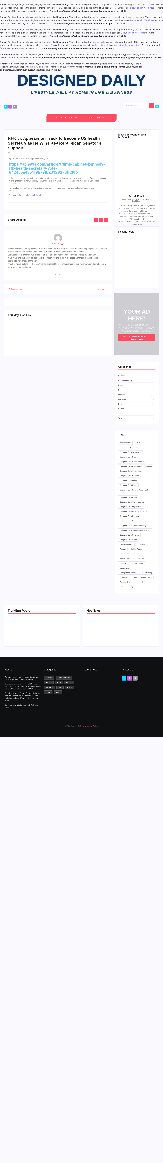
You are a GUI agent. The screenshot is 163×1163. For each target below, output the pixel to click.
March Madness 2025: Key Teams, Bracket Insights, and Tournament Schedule (32, 341)
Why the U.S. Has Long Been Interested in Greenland (82, 341)
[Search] (151, 105)
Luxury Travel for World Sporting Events (101, 635)
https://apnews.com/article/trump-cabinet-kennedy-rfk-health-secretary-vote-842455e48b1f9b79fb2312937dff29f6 (57, 168)
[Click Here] (157, 106)
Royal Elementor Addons (89, 726)
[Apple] (15, 107)
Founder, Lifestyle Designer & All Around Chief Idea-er (137, 200)
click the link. (36, 195)
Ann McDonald (136, 196)
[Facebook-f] (6, 107)
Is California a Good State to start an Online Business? (138, 635)
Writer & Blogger (58, 243)
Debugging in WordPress (142, 7)
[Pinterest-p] (59, 274)
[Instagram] (10, 107)
